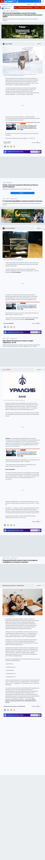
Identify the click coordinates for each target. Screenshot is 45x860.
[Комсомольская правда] (10, 1)
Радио (30, 4)
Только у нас (36, 7)
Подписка (41, 4)
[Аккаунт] (43, 1)
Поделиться (39, 43)
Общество (4, 182)
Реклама (35, 4)
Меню (2, 1)
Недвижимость (9, 721)
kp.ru (39, 142)
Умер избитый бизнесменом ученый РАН (25, 7)
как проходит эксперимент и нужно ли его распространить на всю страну (27, 127)
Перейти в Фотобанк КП (18, 75)
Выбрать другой (7, 8)
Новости (14, 7)
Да (2, 8)
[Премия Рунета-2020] (17, 1)
